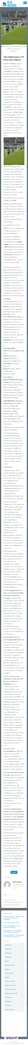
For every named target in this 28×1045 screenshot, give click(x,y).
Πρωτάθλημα (17, 46)
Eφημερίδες (8, 945)
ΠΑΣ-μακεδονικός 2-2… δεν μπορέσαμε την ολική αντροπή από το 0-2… (14, 935)
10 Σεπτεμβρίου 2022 (14, 48)
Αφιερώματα (8, 957)
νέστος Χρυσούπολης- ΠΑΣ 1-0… (12, 922)
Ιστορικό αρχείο (9, 973)
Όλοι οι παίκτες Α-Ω (10, 985)
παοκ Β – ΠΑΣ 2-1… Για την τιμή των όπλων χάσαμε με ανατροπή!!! (13, 931)
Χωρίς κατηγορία (9, 1009)
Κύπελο (7, 977)
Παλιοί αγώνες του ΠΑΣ (11, 993)
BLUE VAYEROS (8, 46)
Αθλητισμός (8, 949)
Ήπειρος (7, 969)
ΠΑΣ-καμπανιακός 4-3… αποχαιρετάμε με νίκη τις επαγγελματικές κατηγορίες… (14, 918)
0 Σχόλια (14, 51)
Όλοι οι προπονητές (10, 989)
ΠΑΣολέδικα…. (9, 997)
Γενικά (7, 961)
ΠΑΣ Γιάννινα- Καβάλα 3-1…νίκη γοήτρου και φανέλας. (12, 926)
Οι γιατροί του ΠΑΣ (10, 981)
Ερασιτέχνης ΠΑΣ (9, 965)
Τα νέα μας (24, 46)
